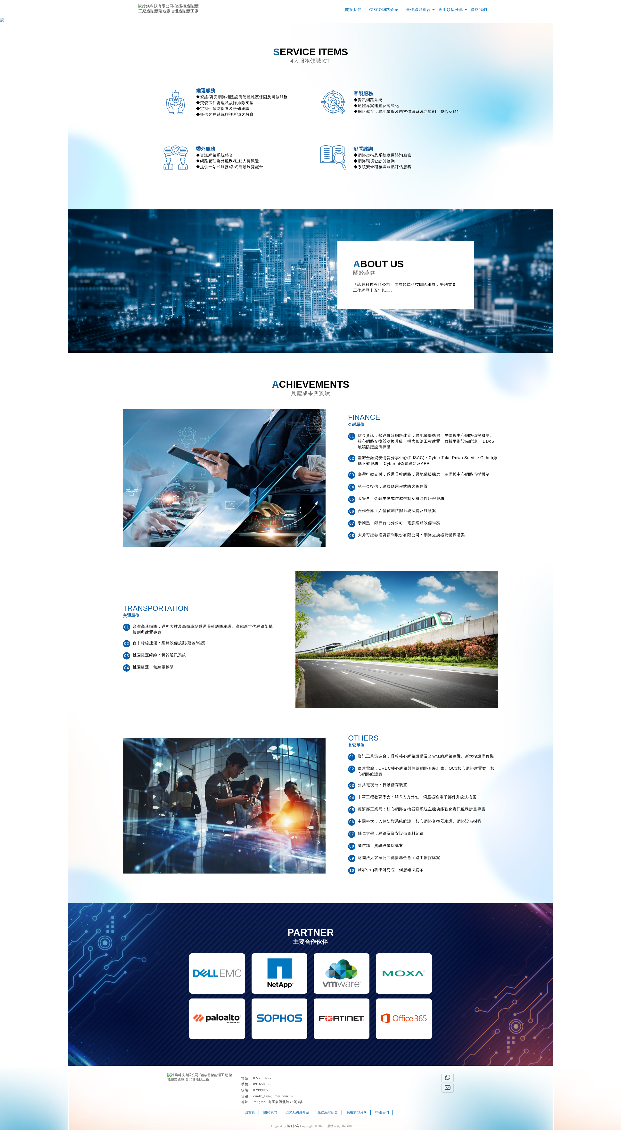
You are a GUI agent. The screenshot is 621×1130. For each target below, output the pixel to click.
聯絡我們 (479, 10)
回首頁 (250, 1112)
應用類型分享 (450, 10)
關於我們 (353, 10)
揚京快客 (293, 1126)
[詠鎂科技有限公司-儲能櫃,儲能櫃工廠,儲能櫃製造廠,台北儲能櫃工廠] (168, 9)
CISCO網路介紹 (384, 10)
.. (326, 1126)
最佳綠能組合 (418, 10)
